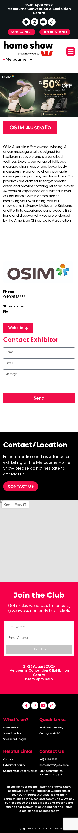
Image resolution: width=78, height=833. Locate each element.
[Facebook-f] (26, 705)
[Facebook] (26, 22)
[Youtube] (43, 22)
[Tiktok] (52, 22)
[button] (70, 51)
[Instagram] (34, 22)
